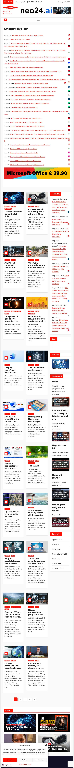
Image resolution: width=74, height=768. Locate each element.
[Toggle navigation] (38, 19)
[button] (46, 745)
